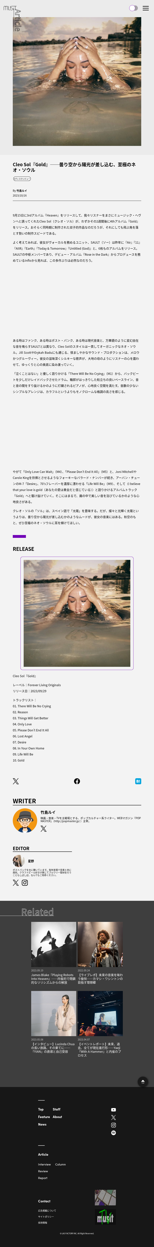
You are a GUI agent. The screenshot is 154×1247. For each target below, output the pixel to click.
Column (60, 1164)
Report (42, 1178)
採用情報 (42, 1222)
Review (43, 1171)
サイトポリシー (46, 1216)
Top (41, 1109)
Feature (44, 1116)
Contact (44, 1201)
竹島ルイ (22, 190)
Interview (44, 1164)
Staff (56, 1109)
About (57, 1116)
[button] (145, 8)
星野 (31, 861)
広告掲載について (47, 1210)
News (42, 1124)
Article (43, 1154)
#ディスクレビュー (22, 178)
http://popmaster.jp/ (67, 821)
